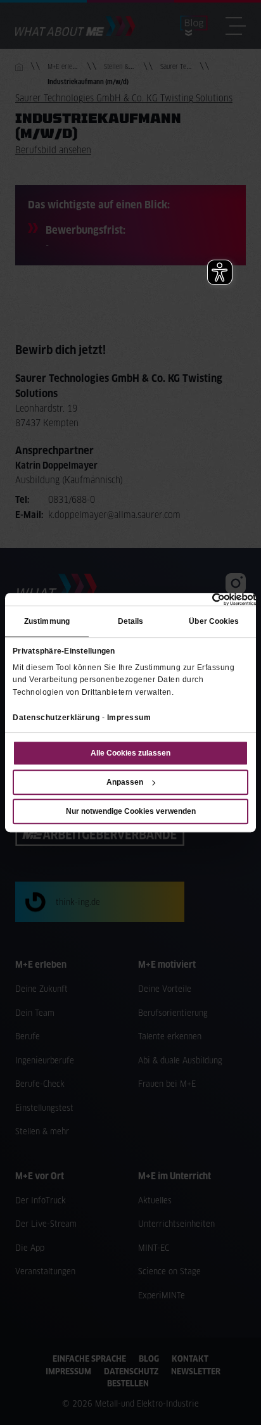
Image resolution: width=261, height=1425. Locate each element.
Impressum (129, 717)
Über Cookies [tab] (214, 622)
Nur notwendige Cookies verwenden (131, 811)
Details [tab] (131, 622)
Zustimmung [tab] (47, 622)
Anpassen (124, 782)
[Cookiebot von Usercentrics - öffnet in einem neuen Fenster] (200, 599)
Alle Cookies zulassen (130, 753)
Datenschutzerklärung (56, 717)
